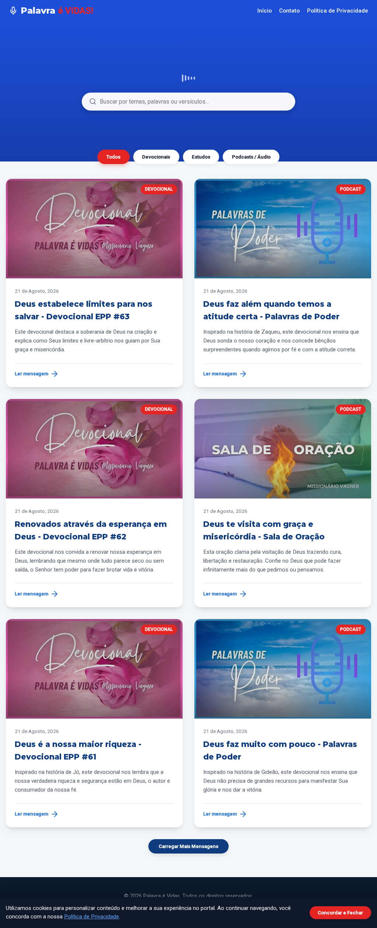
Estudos (201, 157)
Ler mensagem (31, 373)
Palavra (57, 10)
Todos (113, 157)
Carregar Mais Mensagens (188, 846)
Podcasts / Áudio (251, 157)
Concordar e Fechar (340, 912)
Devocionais (156, 157)
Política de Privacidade (337, 10)
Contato (289, 10)
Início (264, 10)
